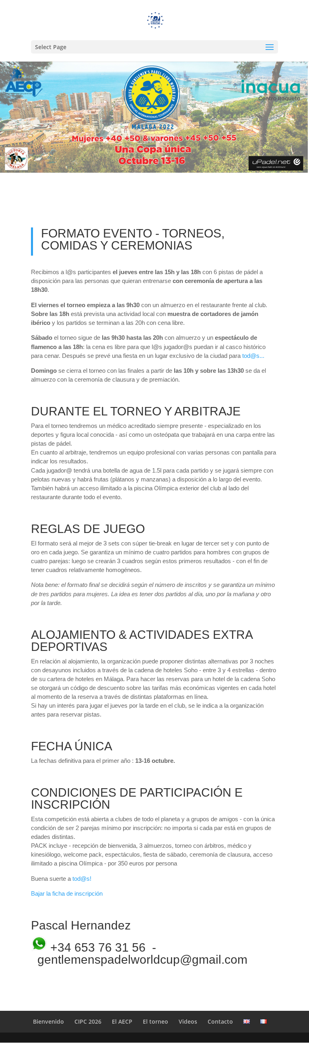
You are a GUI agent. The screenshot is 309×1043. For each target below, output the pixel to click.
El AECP (122, 1021)
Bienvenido (48, 1021)
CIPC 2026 (87, 1021)
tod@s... (253, 355)
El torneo (155, 1021)
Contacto (220, 1021)
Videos (188, 1021)
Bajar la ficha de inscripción (67, 893)
